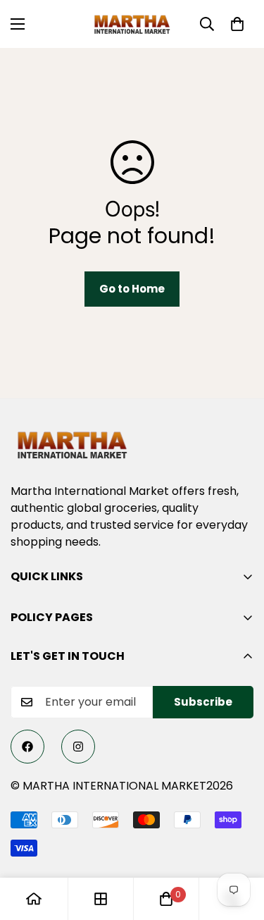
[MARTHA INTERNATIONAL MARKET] (132, 24)
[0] (237, 24)
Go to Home (132, 288)
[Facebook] (27, 746)
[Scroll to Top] (239, 845)
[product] (33, 898)
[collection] (101, 899)
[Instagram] (78, 746)
